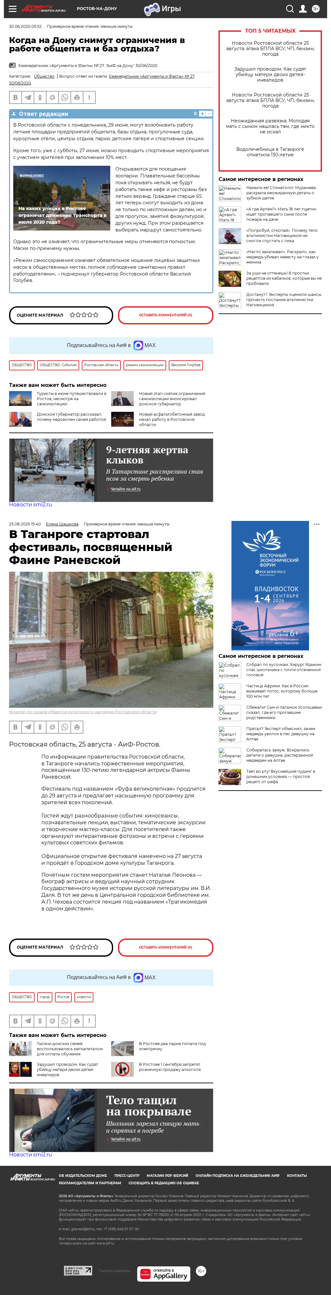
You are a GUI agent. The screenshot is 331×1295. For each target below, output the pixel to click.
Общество (44, 76)
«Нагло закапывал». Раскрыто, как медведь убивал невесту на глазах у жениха (282, 257)
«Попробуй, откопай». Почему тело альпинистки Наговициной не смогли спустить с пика (282, 235)
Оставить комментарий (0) (165, 315)
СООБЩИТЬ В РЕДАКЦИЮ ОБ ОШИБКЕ (164, 1183)
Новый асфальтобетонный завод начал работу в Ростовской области (172, 419)
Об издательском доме (83, 1176)
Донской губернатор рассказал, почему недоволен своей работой (71, 417)
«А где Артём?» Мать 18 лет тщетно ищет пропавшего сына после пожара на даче (281, 214)
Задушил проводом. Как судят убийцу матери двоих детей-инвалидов (270, 74)
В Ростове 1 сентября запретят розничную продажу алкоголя (170, 1067)
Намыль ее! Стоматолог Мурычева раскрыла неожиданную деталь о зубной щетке (281, 192)
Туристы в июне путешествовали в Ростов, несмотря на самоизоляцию (71, 398)
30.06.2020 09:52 (25, 26)
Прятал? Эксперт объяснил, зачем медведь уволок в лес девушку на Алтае (280, 733)
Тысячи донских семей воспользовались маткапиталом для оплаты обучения (70, 1048)
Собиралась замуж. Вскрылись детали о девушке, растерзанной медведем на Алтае (279, 755)
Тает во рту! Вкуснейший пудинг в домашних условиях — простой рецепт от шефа (280, 776)
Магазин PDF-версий (167, 1176)
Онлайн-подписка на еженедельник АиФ (238, 1176)
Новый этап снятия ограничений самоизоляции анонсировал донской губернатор (172, 398)
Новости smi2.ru (30, 504)
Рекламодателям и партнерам (90, 1183)
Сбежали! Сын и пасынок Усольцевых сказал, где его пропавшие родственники (284, 712)
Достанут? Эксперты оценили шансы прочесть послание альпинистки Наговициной (283, 299)
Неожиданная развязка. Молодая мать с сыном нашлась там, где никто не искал (270, 126)
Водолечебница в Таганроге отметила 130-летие (270, 152)
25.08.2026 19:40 (25, 524)
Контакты (297, 1176)
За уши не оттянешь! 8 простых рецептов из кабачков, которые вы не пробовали (284, 278)
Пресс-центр (126, 1176)
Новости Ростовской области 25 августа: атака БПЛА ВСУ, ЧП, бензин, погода (270, 48)
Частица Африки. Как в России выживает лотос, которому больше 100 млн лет (281, 691)
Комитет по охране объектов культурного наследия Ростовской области (83, 711)
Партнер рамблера (114, 1271)
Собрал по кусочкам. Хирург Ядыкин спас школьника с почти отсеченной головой (283, 669)
